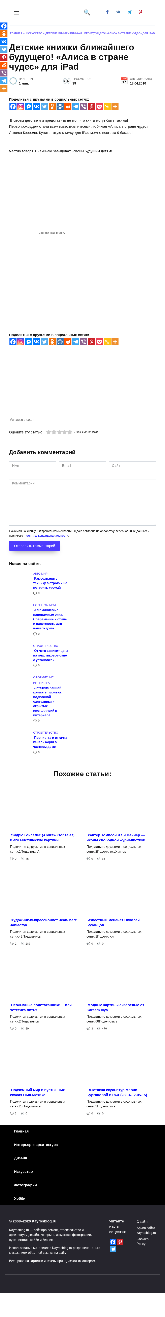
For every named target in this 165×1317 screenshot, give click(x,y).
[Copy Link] (107, 106)
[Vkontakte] (36, 106)
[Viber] (83, 106)
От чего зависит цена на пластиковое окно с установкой (50, 655)
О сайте (142, 1221)
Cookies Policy (142, 1241)
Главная (21, 1131)
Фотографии (25, 1185)
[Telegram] (75, 106)
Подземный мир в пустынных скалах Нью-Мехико (37, 1092)
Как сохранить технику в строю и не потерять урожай (50, 583)
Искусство (23, 1172)
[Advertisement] (82, 389)
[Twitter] (44, 106)
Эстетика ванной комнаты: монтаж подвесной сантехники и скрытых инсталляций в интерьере (47, 701)
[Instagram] (20, 106)
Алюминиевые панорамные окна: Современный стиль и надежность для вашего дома (50, 619)
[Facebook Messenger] (28, 106)
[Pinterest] (91, 106)
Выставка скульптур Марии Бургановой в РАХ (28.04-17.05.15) (117, 1092)
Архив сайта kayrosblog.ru (146, 1230)
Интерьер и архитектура (36, 1145)
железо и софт (23, 419)
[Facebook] (12, 106)
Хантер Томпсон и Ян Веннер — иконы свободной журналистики (116, 837)
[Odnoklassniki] (52, 106)
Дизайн (20, 1158)
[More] (115, 106)
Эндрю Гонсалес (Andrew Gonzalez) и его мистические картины (42, 837)
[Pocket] (99, 106)
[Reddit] (67, 106)
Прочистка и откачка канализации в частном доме (50, 742)
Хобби (19, 1199)
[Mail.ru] (60, 106)
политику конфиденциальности (46, 535)
